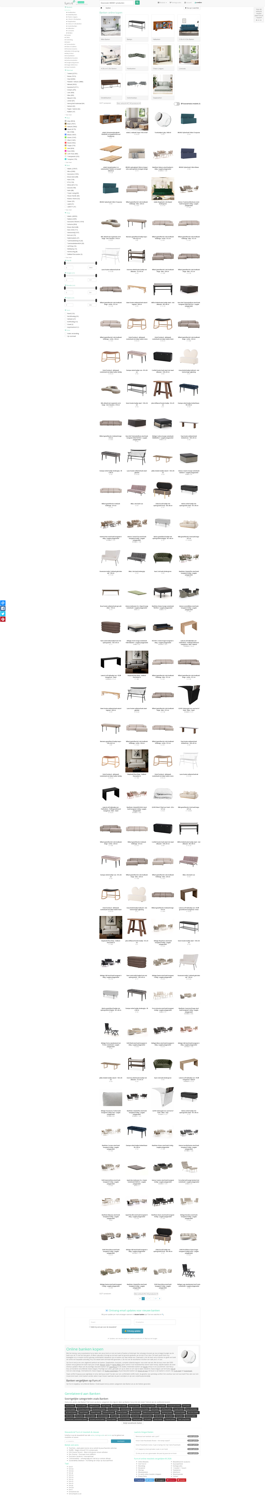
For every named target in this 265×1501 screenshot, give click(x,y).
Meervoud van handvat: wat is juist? (167, 1436)
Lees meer (259, 20)
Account (189, 3)
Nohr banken (69, 1416)
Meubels (69, 7)
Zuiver (108, 1365)
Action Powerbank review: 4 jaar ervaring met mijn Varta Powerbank (167, 1445)
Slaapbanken (72, 21)
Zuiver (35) (70, 201)
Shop (68, 213)
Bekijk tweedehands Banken (132, 1423)
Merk (68, 165)
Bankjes (70, 33)
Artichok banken (125, 1409)
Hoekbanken (72, 12)
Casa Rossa (113, 1367)
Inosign (145, 1367)
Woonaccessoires (71, 49)
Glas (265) (70, 95)
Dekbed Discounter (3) (74, 254)
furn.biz (71, 1487)
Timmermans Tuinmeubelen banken (76, 1419)
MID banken (114, 1416)
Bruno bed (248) (72, 177)
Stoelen (68, 35)
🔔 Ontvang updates (132, 1331)
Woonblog (141, 1466)
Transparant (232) (73, 156)
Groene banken (81, 1406)
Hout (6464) (71, 79)
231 (156, 1298)
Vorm (68, 310)
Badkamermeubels (72, 58)
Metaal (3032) (72, 84)
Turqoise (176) (72, 159)
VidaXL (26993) (72, 216)
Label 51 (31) (71, 207)
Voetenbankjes (72, 26)
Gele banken (155, 1409)
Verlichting (69, 40)
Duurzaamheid (178, 1464)
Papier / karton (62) (73, 109)
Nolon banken (70, 1406)
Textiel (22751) (72, 73)
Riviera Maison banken (119, 1406)
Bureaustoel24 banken (99, 1409)
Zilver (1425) (71, 140)
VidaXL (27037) (72, 169)
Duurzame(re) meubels (190, 104)
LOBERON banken (94, 1406)
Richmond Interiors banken (141, 1409)
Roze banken (161, 1406)
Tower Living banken (184, 1419)
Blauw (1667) (71, 135)
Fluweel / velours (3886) (75, 82)
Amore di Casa (143, 1371)
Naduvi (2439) (72, 219)
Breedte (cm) (70, 285)
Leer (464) (70, 93)
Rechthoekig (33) (73, 316)
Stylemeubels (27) (73, 238)
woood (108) (71, 188)
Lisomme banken (180, 1412)
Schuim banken (90, 1416)
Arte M (173, 1369)
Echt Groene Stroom (76, 1452)
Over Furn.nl (142, 1464)
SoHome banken (147, 1416)
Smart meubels (70, 67)
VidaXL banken (106, 1406)
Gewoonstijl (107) (73, 232)
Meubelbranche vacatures (181, 1462)
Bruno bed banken (191, 1409)
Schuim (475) (71, 90)
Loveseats (71, 31)
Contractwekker (74, 1458)
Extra (68, 330)
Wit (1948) (70, 132)
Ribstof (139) (71, 98)
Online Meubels (143, 1462)
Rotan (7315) (71, 76)
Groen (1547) (71, 137)
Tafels (68, 37)
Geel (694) (70, 148)
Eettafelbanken (72, 15)
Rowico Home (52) (73, 199)
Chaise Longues (72, 17)
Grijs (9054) (71, 121)
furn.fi (70, 1490)
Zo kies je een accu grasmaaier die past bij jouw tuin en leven (167, 1453)
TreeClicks (72, 1448)
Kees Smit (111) (72, 230)
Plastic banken (159, 1416)
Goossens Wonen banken (97, 1419)
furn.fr (71, 1467)
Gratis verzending (73, 333)
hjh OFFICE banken (71, 1412)
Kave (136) (70, 179)
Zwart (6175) (71, 129)
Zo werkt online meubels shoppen (149, 1474)
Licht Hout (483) (72, 154)
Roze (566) (71, 151)
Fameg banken (137, 1419)
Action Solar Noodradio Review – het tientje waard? (167, 1441)
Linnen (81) (71, 101)
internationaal (88, 1456)
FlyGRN (71, 1450)
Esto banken (169, 1416)
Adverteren (176, 1472)
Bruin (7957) (71, 124)
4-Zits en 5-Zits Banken (75, 24)
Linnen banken (158, 1419)
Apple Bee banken (135, 1412)
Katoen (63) (71, 106)
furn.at (71, 1473)
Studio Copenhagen (111, 1371)
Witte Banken (105, 39)
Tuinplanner (177, 1470)
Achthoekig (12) (72, 322)
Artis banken (179, 1416)
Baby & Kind (69, 53)
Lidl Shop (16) (71, 246)
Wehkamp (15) (72, 249)
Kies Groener (73, 1454)
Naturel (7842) (72, 127)
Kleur (68, 118)
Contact (175, 1476)
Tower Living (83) (73, 193)
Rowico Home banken (148, 1406)
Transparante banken (174, 1406)
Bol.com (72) (71, 235)
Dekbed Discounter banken (151, 1412)
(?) (199, 104)
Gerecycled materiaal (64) (75, 103)
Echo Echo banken (193, 1412)
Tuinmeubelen (70, 44)
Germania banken (103, 1416)
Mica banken (80, 1416)
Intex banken (136, 1416)
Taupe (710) (71, 145)
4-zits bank (177, 1371)
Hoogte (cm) (70, 273)
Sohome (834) (72, 224)
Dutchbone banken (108, 1412)
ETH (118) (70, 182)
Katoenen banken (191, 1416)
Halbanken (71, 28)
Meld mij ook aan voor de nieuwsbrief (103, 1327)
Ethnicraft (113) (72, 185)
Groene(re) (81, 2)
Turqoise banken (170, 1419)
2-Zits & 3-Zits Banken (74, 19)
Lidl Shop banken (166, 1409)
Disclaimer (141, 1468)
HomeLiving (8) (72, 252)
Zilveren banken (70, 1409)
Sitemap (141, 1470)
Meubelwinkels (143, 1472)
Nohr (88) (70, 190)
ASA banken (147, 1419)
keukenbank (188, 1371)
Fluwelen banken (96, 1412)
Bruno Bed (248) (72, 227)
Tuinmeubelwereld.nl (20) (75, 243)
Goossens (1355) (73, 174)
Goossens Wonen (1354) (75, 222)
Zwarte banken (83, 1412)
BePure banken (124, 1416)
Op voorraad (71, 336)
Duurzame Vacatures (76, 1456)
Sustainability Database (76, 1461)
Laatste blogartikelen (143, 1432)
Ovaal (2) (70, 324)
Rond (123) (71, 313)
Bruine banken (111, 1419)
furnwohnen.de (74, 1492)
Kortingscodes (177, 1466)
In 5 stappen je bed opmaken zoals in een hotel (167, 1449)
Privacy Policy (142, 1476)
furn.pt (71, 1485)
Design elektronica (71, 65)
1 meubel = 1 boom (179, 1468)
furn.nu (71, 1475)
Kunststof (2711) (72, 87)
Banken (68, 10)
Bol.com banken (113, 1409)
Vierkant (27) (71, 319)
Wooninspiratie (178, 1474)
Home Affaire (116, 1365)
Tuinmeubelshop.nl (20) (75, 241)
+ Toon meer (68, 115)
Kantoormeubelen (71, 60)
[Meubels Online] (101, 8)
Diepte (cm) (70, 298)
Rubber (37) (71, 112)
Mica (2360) (71, 171)
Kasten (68, 42)
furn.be (71, 1469)
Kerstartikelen (70, 56)
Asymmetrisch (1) (73, 327)
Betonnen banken (134, 1406)
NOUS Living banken (124, 1419)
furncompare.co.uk (75, 1494)
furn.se (71, 1479)
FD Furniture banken (84, 1409)
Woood (102, 1365)
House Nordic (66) (73, 196)
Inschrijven (121, 1441)
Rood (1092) (71, 143)
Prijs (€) (68, 260)
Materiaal (69, 70)
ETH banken (186, 1406)
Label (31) (70, 204)
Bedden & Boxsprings (72, 51)
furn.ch (71, 1481)
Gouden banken (179, 1409)
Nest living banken (167, 1412)
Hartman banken (122, 1412)
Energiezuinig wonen (72, 62)
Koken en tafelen (71, 46)
